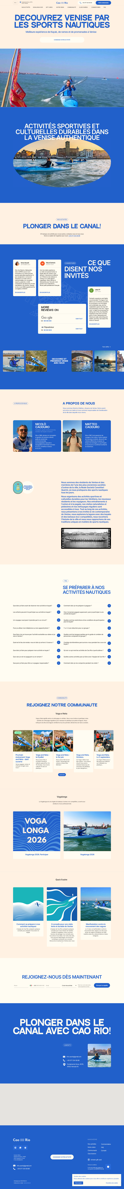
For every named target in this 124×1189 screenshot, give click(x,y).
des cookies (98, 1167)
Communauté (92, 1150)
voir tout (79, 319)
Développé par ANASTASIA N (20, 1181)
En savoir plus (20, 292)
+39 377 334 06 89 (87, 2)
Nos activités (92, 1144)
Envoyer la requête (102, 985)
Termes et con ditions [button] (92, 1164)
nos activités (26, 7)
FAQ (105, 7)
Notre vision (60, 7)
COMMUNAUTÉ (71, 7)
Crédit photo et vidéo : (22, 1183)
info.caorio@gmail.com (74, 1057)
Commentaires (95, 7)
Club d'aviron (83, 7)
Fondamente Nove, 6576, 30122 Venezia (27, 2)
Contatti (103, 1150)
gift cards (49, 7)
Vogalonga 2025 (38, 7)
